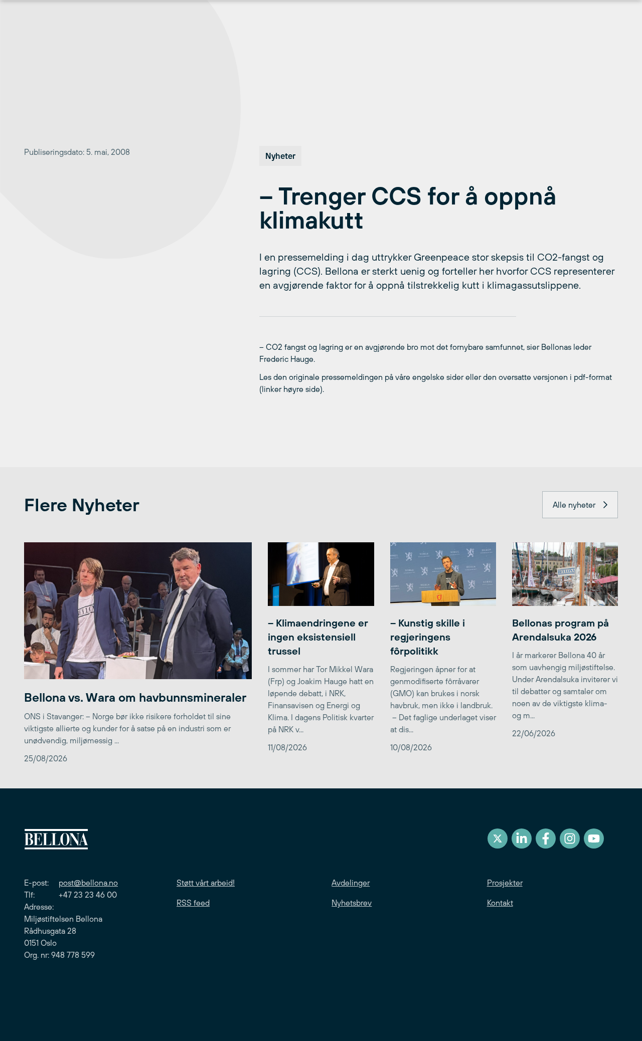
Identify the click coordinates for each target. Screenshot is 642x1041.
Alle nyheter (574, 504)
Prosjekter (505, 882)
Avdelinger (351, 882)
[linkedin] (522, 838)
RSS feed (193, 902)
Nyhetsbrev (352, 902)
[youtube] (594, 838)
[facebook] (546, 838)
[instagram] (570, 838)
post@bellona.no (88, 882)
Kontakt (500, 902)
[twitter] (498, 838)
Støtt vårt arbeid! (206, 882)
